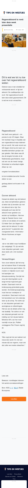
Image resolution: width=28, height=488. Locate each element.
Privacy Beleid (17, 474)
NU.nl (16, 388)
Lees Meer (14, 399)
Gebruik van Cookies (10, 476)
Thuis (14, 479)
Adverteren (20, 476)
